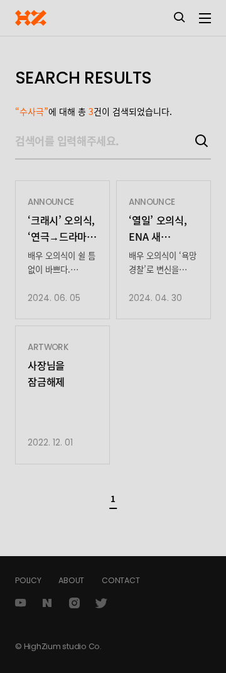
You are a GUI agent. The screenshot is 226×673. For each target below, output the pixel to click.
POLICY (28, 580)
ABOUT (71, 580)
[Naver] (47, 603)
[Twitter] (101, 603)
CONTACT (120, 580)
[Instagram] (74, 603)
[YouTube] (20, 603)
